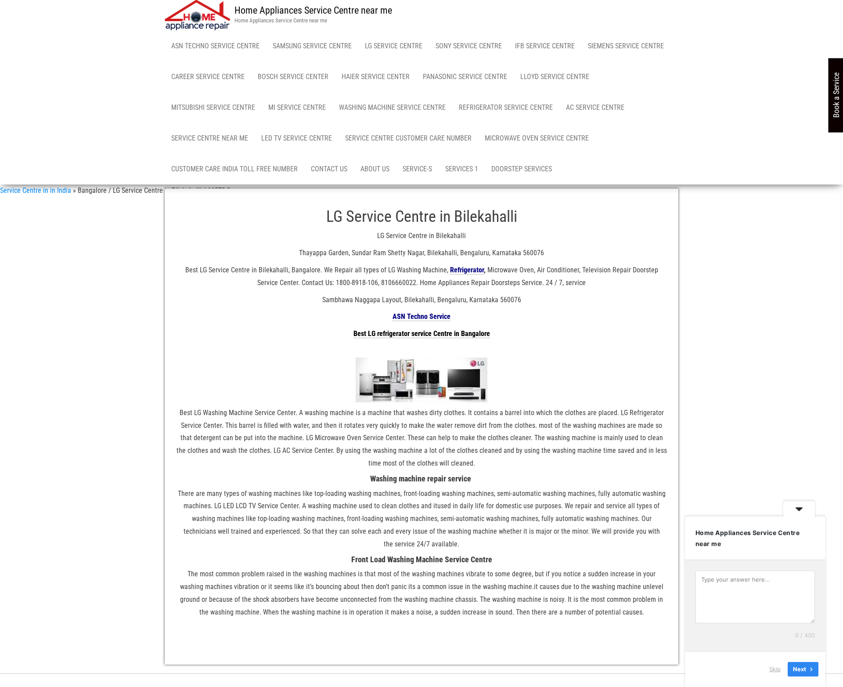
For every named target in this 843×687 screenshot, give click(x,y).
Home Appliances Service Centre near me (313, 10)
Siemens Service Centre (626, 46)
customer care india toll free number (234, 169)
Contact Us (329, 169)
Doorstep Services (521, 169)
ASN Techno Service (421, 316)
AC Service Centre (595, 107)
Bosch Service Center (293, 76)
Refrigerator (467, 270)
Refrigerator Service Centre (506, 107)
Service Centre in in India (35, 190)
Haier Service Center (376, 76)
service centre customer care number (408, 138)
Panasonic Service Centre (465, 76)
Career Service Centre (208, 76)
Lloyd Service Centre (554, 76)
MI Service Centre (297, 107)
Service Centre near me (209, 138)
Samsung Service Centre (312, 46)
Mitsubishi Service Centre (213, 107)
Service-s (417, 169)
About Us (374, 169)
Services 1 (461, 169)
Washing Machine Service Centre (392, 107)
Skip (775, 669)
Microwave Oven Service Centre (537, 138)
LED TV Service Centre (296, 138)
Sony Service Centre (469, 46)
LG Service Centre (393, 46)
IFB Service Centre (545, 46)
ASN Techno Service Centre (215, 46)
